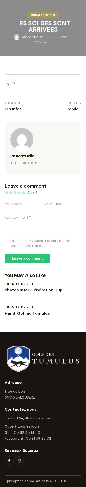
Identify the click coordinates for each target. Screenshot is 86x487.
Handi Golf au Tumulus (27, 313)
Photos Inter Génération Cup (33, 290)
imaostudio (22, 156)
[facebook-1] (9, 461)
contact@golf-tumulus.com (28, 418)
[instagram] (19, 461)
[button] (11, 83)
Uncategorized (43, 15)
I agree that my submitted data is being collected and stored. (40, 243)
